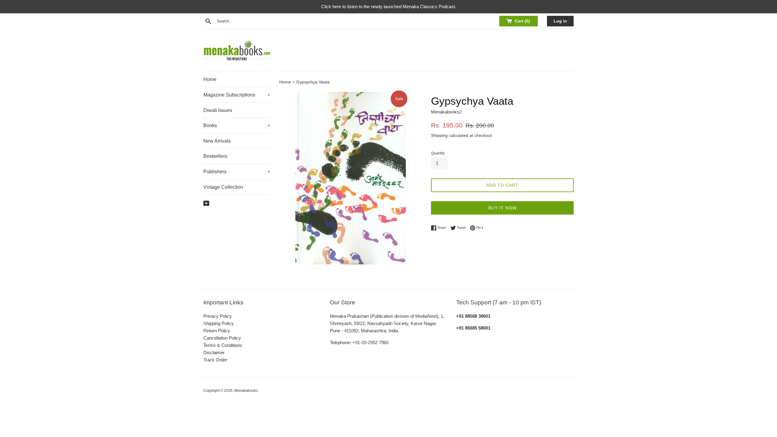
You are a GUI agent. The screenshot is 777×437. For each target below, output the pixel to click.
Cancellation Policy (222, 337)
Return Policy (216, 330)
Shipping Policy (218, 323)
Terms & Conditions (222, 345)
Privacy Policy (217, 316)
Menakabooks (246, 390)
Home (209, 79)
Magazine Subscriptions (236, 94)
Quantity (438, 153)
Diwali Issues (217, 110)
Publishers (236, 171)
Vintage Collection (223, 187)
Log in (560, 21)
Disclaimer (214, 352)
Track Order (215, 359)
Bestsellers (215, 156)
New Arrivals (217, 141)
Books (236, 125)
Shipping (439, 135)
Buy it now (502, 207)
